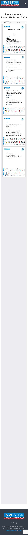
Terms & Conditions (11, 530)
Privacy (20, 530)
